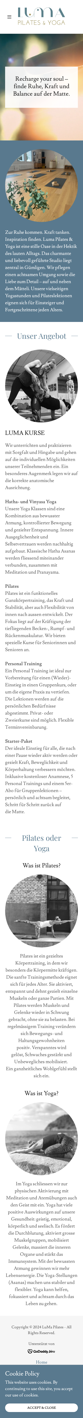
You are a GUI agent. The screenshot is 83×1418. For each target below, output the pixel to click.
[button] (10, 17)
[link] (41, 17)
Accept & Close (41, 1408)
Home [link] (41, 1362)
